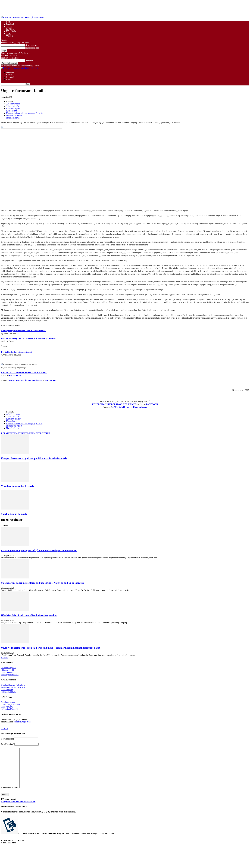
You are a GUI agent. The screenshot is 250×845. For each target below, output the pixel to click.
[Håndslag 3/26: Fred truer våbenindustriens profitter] (15, 610)
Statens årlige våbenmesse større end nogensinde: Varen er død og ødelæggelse (42, 582)
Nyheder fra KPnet (14, 115)
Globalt (9, 75)
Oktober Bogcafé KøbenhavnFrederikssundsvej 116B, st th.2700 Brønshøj (13, 687)
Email (7, 744)
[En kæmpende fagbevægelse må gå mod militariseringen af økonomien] (15, 545)
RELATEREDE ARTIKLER (14, 433)
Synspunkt (10, 77)
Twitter (9, 26)
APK (8, 33)
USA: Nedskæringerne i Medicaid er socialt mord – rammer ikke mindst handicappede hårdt (50, 647)
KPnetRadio (11, 31)
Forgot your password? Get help (14, 53)
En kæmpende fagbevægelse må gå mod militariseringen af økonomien (39, 550)
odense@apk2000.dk (9, 675)
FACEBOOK (15, 375)
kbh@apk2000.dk (8, 692)
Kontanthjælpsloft (13, 108)
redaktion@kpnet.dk (22, 722)
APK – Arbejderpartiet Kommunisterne (129, 407)
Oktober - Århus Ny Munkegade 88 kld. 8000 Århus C (10, 704)
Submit (4, 795)
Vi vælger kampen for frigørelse (18, 486)
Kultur (9, 79)
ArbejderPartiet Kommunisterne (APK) (18, 801)
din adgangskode (32, 48)
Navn (7, 739)
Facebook (10, 24)
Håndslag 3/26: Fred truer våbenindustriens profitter (29, 615)
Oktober (9, 36)
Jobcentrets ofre (12, 106)
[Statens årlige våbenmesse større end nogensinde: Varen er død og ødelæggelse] (15, 578)
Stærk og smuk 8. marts (14, 514)
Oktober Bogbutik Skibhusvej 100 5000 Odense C (8, 670)
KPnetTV (10, 29)
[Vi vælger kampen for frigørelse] (15, 481)
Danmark (10, 72)
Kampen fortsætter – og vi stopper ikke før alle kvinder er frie (34, 458)
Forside (9, 22)
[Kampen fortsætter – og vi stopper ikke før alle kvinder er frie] (15, 453)
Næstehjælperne (13, 118)
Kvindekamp (11, 111)
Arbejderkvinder (13, 104)
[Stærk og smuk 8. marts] (15, 509)
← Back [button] (4, 728)
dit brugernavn (31, 45)
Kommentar (10, 787)
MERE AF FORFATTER (38, 433)
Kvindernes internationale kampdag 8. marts (24, 113)
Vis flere (4, 657)
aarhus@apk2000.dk (9, 709)
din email (29, 60)
